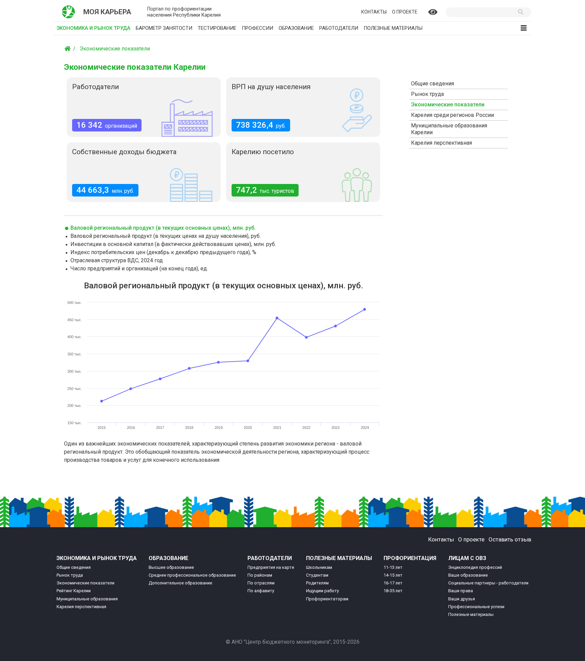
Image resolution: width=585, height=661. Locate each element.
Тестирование (217, 28)
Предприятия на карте (270, 567)
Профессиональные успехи (476, 606)
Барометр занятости (164, 28)
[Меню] (523, 28)
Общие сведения (432, 83)
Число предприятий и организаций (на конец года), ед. (138, 268)
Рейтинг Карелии (74, 590)
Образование (296, 28)
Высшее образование (171, 567)
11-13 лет (393, 567)
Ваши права (460, 590)
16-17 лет (393, 582)
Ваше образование (468, 575)
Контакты (374, 12)
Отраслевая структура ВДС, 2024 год (116, 260)
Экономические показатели (115, 48)
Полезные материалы (393, 28)
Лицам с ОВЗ (467, 558)
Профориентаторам (327, 598)
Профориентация (410, 558)
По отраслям (261, 582)
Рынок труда (427, 94)
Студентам (317, 575)
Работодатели (338, 28)
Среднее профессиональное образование (192, 575)
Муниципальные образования (87, 598)
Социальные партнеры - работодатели (488, 582)
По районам (259, 575)
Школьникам (319, 567)
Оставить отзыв (510, 539)
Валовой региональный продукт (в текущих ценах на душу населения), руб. (165, 236)
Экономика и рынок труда (95, 28)
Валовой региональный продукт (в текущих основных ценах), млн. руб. (162, 228)
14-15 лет (393, 575)
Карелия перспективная (441, 143)
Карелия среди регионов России (452, 115)
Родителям (317, 582)
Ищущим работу (322, 590)
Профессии (257, 28)
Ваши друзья (461, 598)
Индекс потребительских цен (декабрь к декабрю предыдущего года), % (162, 252)
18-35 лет (393, 590)
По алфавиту (260, 590)
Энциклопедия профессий (475, 567)
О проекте (404, 12)
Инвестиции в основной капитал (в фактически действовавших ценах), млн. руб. (172, 244)
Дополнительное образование (180, 582)
